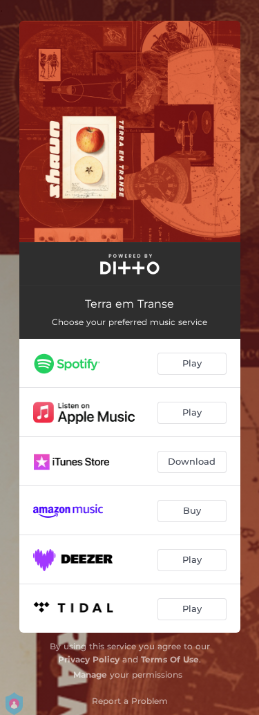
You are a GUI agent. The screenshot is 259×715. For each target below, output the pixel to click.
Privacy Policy (88, 659)
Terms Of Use (170, 659)
